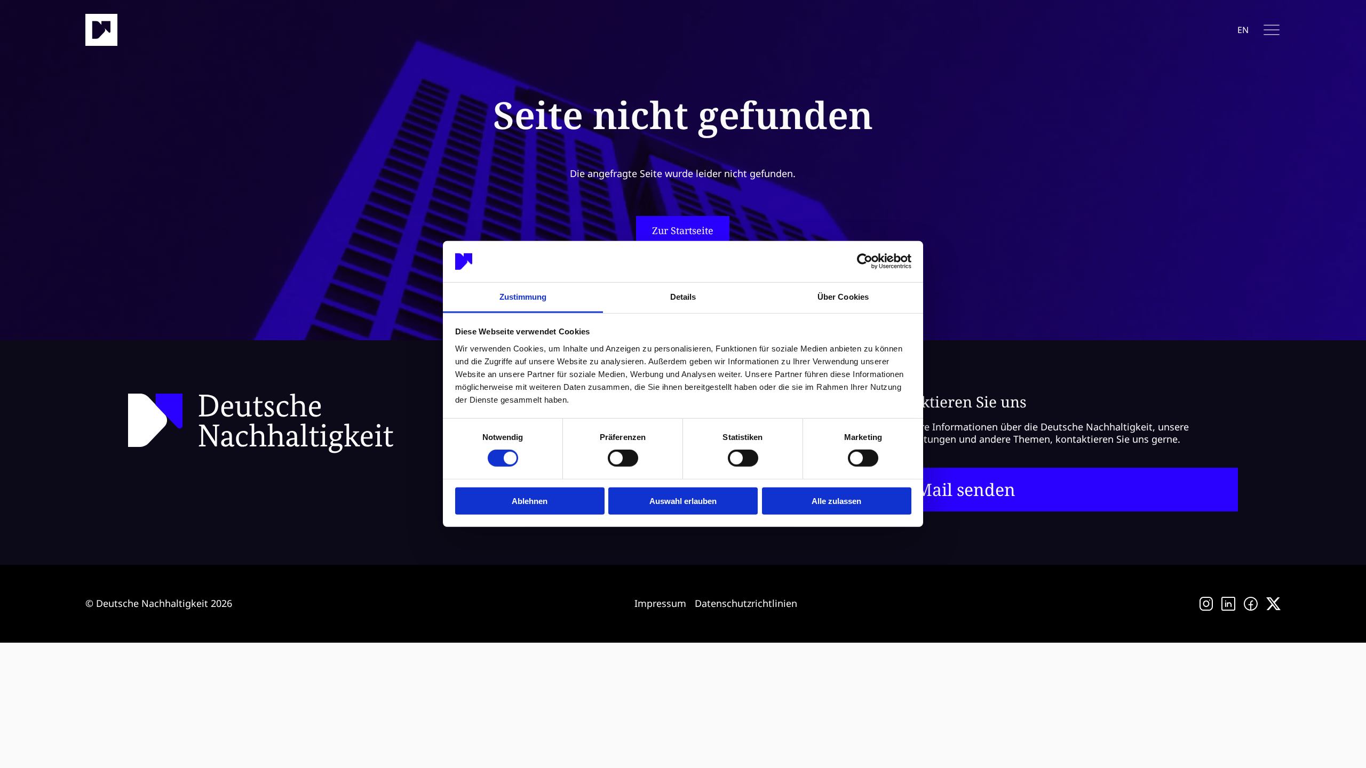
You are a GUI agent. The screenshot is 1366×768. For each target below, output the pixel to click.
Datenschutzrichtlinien (746, 603)
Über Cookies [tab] (843, 296)
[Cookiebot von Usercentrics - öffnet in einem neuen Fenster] (864, 261)
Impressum (660, 603)
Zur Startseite (682, 230)
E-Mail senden (957, 489)
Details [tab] (683, 296)
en (1243, 30)
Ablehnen (529, 500)
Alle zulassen (836, 500)
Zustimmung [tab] (523, 296)
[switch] (623, 458)
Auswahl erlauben (683, 500)
